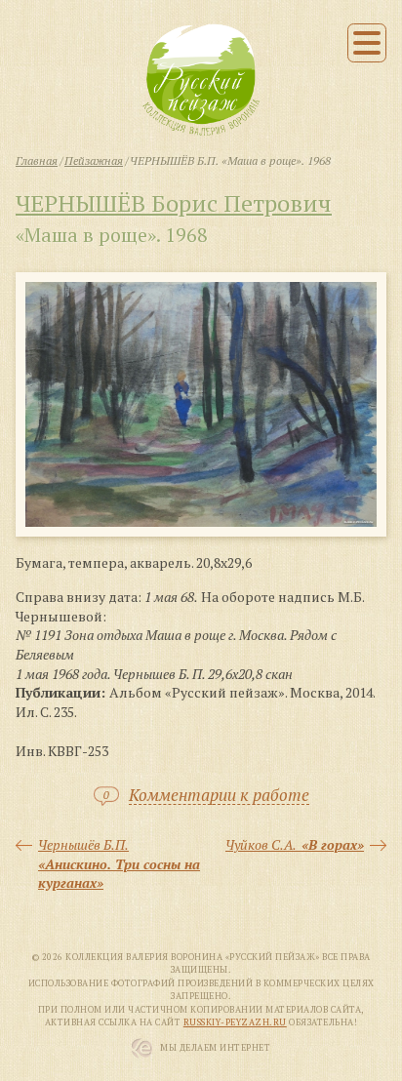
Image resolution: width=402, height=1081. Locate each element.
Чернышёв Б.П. (119, 863)
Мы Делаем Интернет (215, 1048)
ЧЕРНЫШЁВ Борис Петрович (174, 203)
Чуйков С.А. (294, 844)
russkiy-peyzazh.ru (235, 1022)
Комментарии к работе (219, 795)
